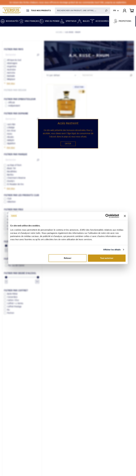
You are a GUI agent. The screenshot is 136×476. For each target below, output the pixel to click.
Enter (68, 144)
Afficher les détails (112, 249)
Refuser (67, 258)
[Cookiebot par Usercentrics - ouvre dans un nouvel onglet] (107, 216)
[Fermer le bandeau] (125, 216)
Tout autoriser (106, 258)
